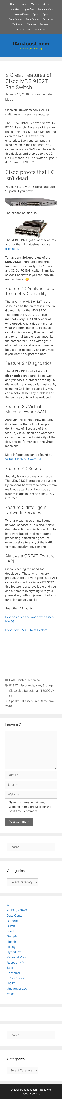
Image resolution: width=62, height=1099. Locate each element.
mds (31, 685)
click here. (12, 249)
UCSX (11, 983)
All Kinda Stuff (17, 910)
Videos (35, 4)
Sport (36, 14)
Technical (48, 19)
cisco (23, 685)
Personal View (45, 9)
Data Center (15, 19)
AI (8, 905)
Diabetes (31, 24)
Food (10, 931)
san (38, 685)
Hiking (11, 947)
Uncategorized (17, 988)
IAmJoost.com (31, 44)
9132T (13, 685)
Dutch (11, 926)
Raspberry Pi (15, 962)
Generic (12, 936)
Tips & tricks (15, 978)
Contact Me (23, 29)
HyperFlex (14, 952)
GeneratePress (31, 1093)
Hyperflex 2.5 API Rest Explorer (26, 630)
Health (11, 941)
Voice (10, 994)
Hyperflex (14, 9)
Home (13, 4)
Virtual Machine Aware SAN (24, 459)
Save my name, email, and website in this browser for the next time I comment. (30, 807)
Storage (48, 685)
